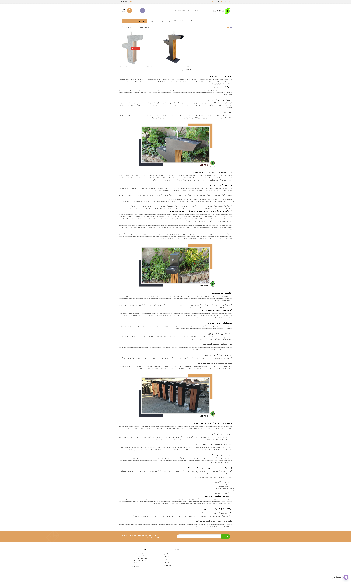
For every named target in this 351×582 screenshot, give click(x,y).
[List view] (230, 27)
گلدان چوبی (165, 554)
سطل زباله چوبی (166, 557)
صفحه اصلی (189, 21)
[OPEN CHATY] (345, 577)
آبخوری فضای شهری (167, 565)
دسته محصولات (178, 21)
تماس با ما (152, 21)
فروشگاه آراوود (163, 499)
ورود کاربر (208, 2)
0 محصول (124, 11)
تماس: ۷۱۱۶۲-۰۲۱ (125, 2)
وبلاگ (168, 21)
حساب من (218, 2)
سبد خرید (226, 2)
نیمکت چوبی (165, 560)
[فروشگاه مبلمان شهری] (221, 11)
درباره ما (161, 21)
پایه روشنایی (165, 562)
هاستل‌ (203, 460)
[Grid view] (227, 27)
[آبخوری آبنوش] (175, 47)
